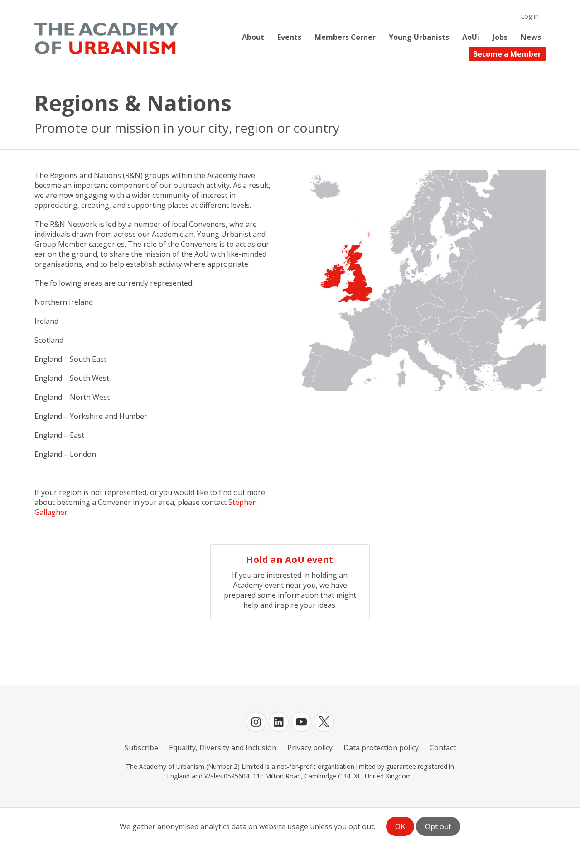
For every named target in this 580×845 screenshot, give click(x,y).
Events (289, 37)
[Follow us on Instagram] (256, 721)
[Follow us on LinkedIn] (278, 721)
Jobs (500, 37)
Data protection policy (381, 748)
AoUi (470, 37)
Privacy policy (310, 748)
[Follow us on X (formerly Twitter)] (324, 721)
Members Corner (345, 37)
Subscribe (141, 748)
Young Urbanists (419, 37)
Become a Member (507, 54)
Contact (443, 748)
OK (400, 826)
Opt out (438, 826)
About (253, 37)
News (531, 37)
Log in (530, 16)
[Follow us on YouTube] (301, 721)
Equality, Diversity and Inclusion (222, 748)
